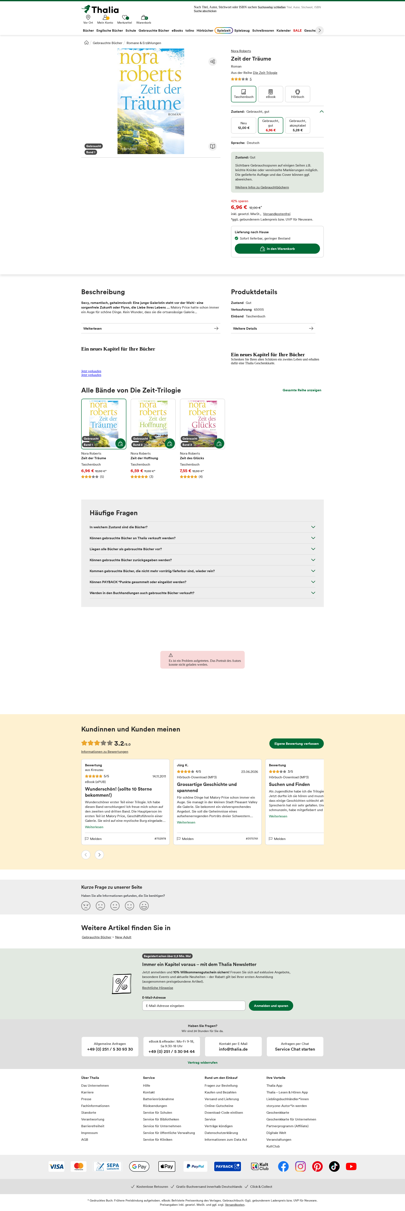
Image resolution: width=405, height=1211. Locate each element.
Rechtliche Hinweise (157, 988)
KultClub (273, 1146)
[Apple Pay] (166, 1167)
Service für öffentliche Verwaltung (169, 1133)
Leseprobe (212, 146)
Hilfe (146, 1085)
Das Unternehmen (95, 1085)
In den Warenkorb (281, 248)
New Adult (123, 937)
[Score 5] (144, 905)
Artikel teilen (212, 61)
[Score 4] (129, 905)
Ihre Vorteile (275, 1077)
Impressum (89, 1133)
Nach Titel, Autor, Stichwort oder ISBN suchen (225, 7)
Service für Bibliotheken (161, 1119)
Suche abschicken (205, 11)
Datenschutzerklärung (221, 1133)
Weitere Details (245, 328)
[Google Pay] (139, 1167)
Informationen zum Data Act (226, 1139)
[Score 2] (100, 905)
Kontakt (149, 1092)
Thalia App (274, 1085)
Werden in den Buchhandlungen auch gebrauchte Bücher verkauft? (142, 593)
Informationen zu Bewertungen (104, 751)
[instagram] (300, 1167)
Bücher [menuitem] (88, 30)
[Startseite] (86, 42)
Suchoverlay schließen (272, 7)
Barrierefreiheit (92, 1126)
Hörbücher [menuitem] (205, 30)
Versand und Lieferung (222, 1099)
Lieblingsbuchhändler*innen (287, 1099)
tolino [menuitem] (189, 30)
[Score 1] (85, 905)
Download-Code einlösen (224, 1112)
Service (149, 1077)
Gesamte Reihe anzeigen (302, 390)
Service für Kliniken (157, 1139)
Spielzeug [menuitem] (242, 30)
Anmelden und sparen (271, 1005)
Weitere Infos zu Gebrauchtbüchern (262, 187)
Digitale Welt (276, 1133)
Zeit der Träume (103, 439)
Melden (96, 839)
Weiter (319, 30)
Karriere (87, 1092)
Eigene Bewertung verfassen (296, 743)
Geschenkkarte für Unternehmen (291, 1119)
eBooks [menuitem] (177, 30)
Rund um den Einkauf (221, 1077)
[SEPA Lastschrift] (107, 1167)
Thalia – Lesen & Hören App (287, 1092)
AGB (84, 1139)
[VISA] (56, 1167)
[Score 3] (115, 905)
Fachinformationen (95, 1106)
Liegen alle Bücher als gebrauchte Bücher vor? (126, 549)
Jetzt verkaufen (91, 371)
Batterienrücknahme (158, 1099)
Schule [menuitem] (131, 30)
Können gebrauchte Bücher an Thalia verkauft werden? (133, 538)
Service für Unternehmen (162, 1126)
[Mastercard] (78, 1167)
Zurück (85, 854)
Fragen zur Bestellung (221, 1085)
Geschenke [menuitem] (313, 30)
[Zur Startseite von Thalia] (102, 9)
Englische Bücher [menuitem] (109, 30)
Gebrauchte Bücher (107, 43)
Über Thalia (90, 1077)
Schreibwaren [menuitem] (263, 30)
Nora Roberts (241, 51)
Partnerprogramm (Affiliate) (287, 1126)
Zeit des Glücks (202, 439)
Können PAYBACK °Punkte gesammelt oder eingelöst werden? (138, 582)
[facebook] (283, 1167)
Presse (86, 1099)
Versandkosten (234, 1205)
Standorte (88, 1112)
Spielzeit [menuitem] (224, 30)
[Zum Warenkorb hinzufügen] (120, 443)
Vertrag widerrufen (202, 1062)
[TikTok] (334, 1167)
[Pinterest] (317, 1167)
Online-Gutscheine (219, 1106)
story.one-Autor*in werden (286, 1106)
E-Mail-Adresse (154, 997)
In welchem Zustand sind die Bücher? (118, 527)
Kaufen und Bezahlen (220, 1092)
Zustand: (250, 111)
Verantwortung (92, 1119)
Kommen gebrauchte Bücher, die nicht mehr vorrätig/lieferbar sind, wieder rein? (152, 571)
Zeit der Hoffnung (153, 439)
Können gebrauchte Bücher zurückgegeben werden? (131, 560)
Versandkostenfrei (276, 214)
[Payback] (228, 1167)
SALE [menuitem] (297, 30)
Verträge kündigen (219, 1126)
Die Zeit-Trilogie (265, 72)
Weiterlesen (92, 328)
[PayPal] (195, 1167)
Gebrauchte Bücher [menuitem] (154, 30)
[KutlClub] (260, 1167)
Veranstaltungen (278, 1139)
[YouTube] (351, 1167)
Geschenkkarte (277, 1112)
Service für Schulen (157, 1112)
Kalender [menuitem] (284, 30)
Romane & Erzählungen (144, 43)
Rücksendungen (155, 1106)
